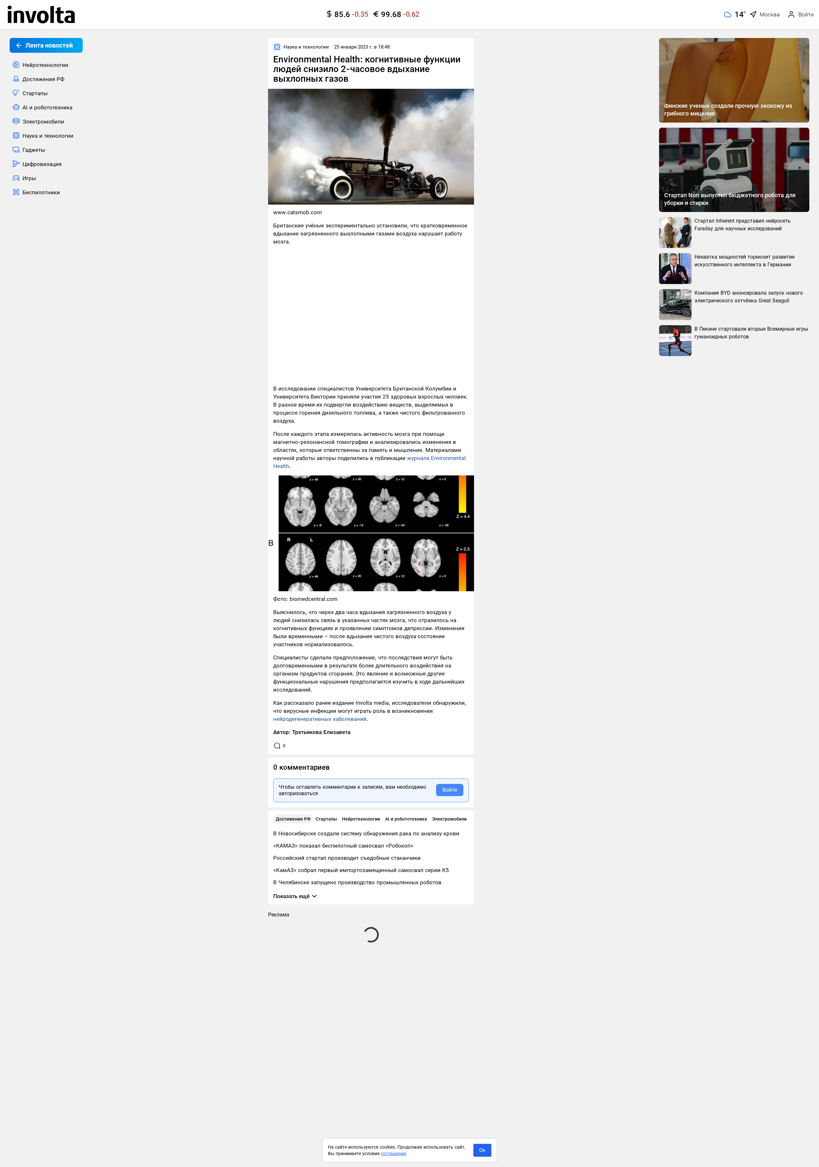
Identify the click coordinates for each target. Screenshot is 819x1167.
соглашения (393, 1153)
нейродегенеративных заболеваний (320, 719)
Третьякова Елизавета (321, 732)
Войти (449, 790)
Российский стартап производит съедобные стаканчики (347, 858)
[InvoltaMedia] (41, 14)
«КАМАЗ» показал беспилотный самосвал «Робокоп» (343, 845)
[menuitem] (46, 64)
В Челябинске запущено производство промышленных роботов (357, 882)
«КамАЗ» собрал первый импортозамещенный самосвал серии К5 (361, 870)
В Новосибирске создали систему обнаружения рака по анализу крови (366, 833)
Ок (482, 1150)
